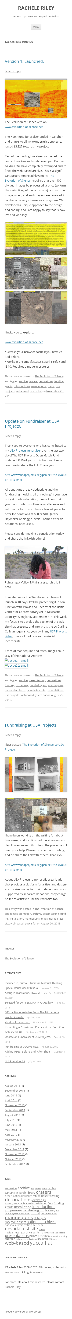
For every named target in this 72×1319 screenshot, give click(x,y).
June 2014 (11, 1095)
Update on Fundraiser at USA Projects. (32, 423)
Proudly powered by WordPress (23, 1311)
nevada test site (36, 690)
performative (40, 1232)
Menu (36, 26)
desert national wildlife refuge (22, 1196)
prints (33, 1236)
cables (52, 1188)
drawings (39, 1200)
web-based (22, 391)
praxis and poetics (56, 1233)
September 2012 (15, 1164)
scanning (63, 1236)
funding (59, 381)
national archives (15, 690)
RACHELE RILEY (36, 8)
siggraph (10, 1238)
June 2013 (11, 1125)
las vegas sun (49, 1213)
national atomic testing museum (24, 1225)
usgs (54, 1239)
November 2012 (15, 1154)
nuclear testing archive (18, 1232)
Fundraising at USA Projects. (31, 725)
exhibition (41, 1203)
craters (33, 381)
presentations (55, 690)
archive (23, 381)
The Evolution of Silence (49, 376)
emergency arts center (20, 1203)
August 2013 (12, 1115)
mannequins (38, 386)
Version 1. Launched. (24, 61)
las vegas (52, 1210)
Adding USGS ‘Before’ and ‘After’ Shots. (28, 1051)
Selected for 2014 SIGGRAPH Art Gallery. (29, 1002)
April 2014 (11, 1100)
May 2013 (11, 1129)
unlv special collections (26, 1239)
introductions (22, 386)
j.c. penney (22, 685)
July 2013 (10, 1120)
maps (51, 386)
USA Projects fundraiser (25, 450)
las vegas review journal (22, 1213)
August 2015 (12, 1085)
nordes (42, 1229)
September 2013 (15, 1110)
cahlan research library (20, 1193)
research (54, 1236)
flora (50, 1203)
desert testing (37, 680)
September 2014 (15, 1090)
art (32, 1188)
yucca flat (36, 391)
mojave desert (15, 1222)
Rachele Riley (13, 1287)
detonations (46, 381)
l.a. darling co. (38, 685)
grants (8, 386)
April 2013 (11, 1134)
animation (25, 913)
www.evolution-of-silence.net (24, 127)
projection (44, 1236)
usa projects (12, 695)
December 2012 (14, 1149)
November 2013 (15, 1105)
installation (16, 918)
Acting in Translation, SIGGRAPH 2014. (28, 992)
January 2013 (13, 1144)
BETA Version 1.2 (15, 1061)
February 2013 (14, 1139)
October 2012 (13, 1159)
